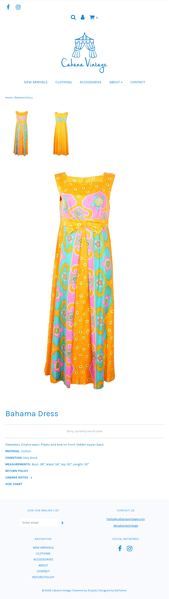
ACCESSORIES (90, 82)
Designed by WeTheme (113, 590)
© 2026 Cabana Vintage (56, 590)
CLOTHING (63, 82)
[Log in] (83, 17)
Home (9, 97)
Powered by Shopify (85, 590)
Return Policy (16, 471)
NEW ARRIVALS (36, 82)
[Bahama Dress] (21, 133)
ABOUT (43, 565)
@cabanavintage (126, 526)
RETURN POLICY (43, 577)
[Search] (73, 17)
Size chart (13, 484)
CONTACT (137, 82)
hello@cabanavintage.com (126, 519)
